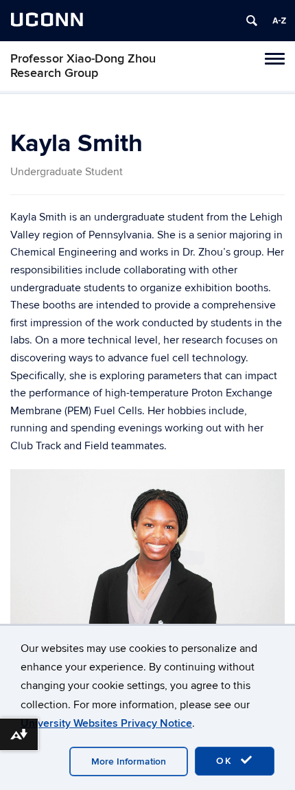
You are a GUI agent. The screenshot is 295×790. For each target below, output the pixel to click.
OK (226, 761)
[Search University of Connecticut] (252, 21)
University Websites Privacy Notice (106, 723)
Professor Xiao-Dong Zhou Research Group (83, 66)
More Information (128, 761)
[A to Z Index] (279, 21)
